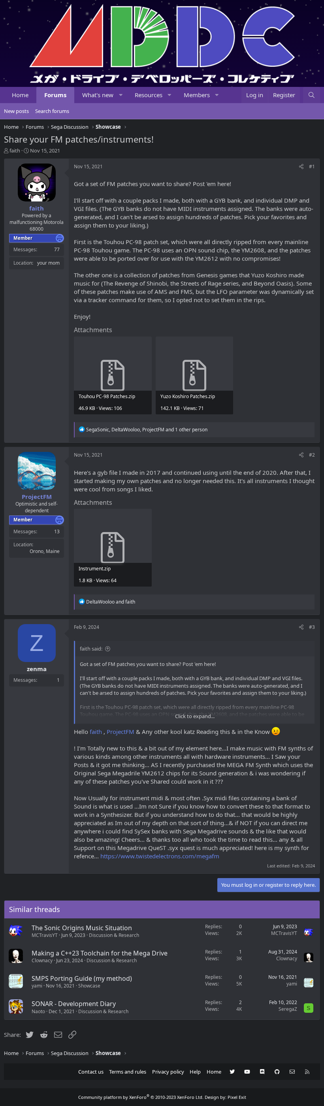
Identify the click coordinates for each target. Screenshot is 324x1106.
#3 (312, 627)
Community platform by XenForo (140, 1097)
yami (37, 985)
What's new (97, 95)
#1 (312, 166)
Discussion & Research (114, 935)
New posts (16, 111)
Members (197, 95)
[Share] (301, 166)
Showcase (89, 985)
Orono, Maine (45, 551)
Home (20, 95)
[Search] (311, 95)
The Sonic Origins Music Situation (82, 928)
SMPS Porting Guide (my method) (82, 978)
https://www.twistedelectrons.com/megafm (159, 856)
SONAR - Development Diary (74, 1003)
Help (195, 1071)
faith (14, 150)
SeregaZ (288, 1009)
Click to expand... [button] (195, 716)
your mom (48, 263)
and (110, 601)
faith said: (91, 648)
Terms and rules (127, 1071)
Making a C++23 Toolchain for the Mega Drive (100, 953)
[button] (121, 95)
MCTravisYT (45, 935)
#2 (312, 454)
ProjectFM (120, 731)
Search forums (52, 111)
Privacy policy (168, 1071)
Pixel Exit (237, 1097)
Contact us (91, 1071)
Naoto (38, 1011)
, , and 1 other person (146, 429)
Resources (148, 95)
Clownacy (42, 960)
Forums (55, 95)
